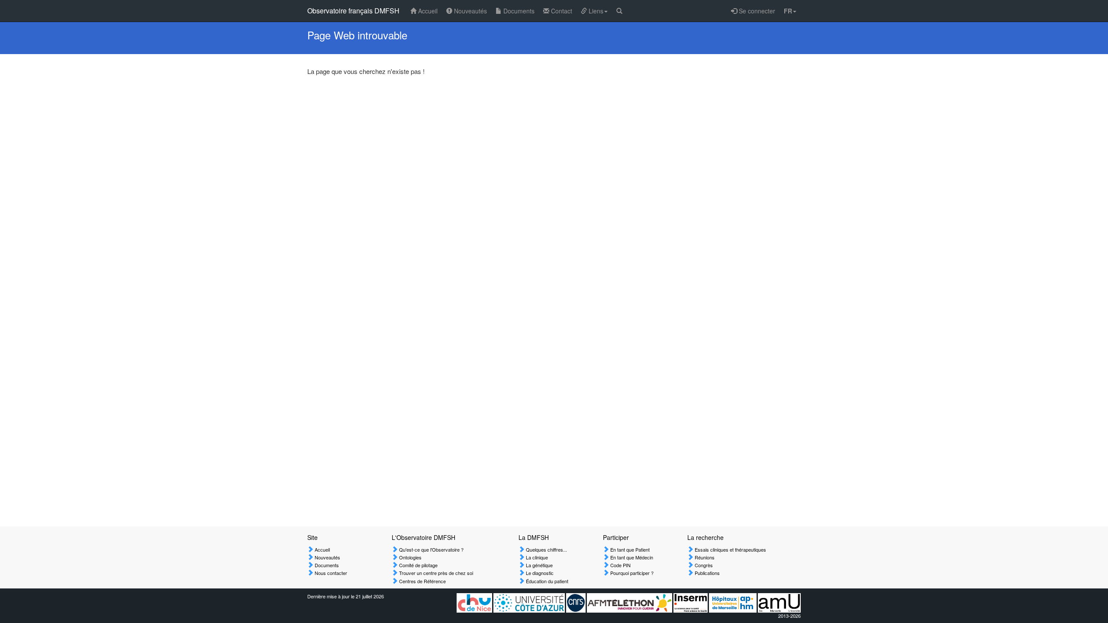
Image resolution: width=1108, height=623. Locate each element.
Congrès (703, 565)
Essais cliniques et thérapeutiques (729, 549)
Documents (518, 10)
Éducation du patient (546, 581)
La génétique (539, 565)
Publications (706, 572)
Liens (595, 10)
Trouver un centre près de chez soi (435, 572)
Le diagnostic (539, 572)
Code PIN (620, 565)
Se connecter (756, 10)
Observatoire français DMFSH (353, 11)
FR (788, 10)
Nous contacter (330, 572)
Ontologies (410, 557)
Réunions (704, 557)
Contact (560, 10)
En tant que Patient (629, 549)
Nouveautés (469, 10)
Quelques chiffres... (546, 549)
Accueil (427, 10)
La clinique (536, 557)
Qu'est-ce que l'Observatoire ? (431, 549)
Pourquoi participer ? (631, 572)
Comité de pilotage (418, 565)
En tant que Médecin (631, 557)
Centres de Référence (422, 581)
